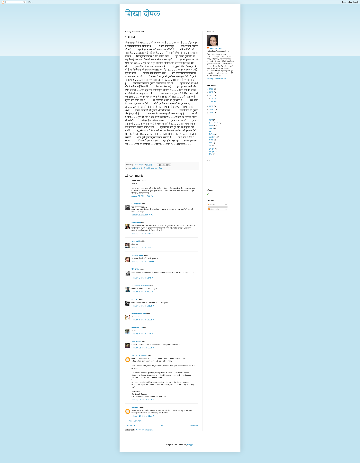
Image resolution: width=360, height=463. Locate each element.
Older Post (194, 426)
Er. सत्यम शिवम (136, 204)
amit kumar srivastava (140, 286)
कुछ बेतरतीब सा (136, 168)
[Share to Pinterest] (169, 165)
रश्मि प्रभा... (135, 269)
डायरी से (148, 168)
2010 (211, 106)
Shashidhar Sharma (139, 355)
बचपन (210, 131)
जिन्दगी (143, 168)
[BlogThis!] (161, 165)
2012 (211, 92)
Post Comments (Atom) (144, 430)
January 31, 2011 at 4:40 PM (142, 215)
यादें (210, 146)
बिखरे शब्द (212, 134)
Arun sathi (135, 241)
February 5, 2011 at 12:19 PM (142, 306)
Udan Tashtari (137, 327)
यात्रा (210, 143)
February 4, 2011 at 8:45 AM (142, 292)
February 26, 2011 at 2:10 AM (142, 416)
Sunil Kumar (136, 341)
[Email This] (158, 165)
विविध (210, 154)
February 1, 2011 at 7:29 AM (142, 248)
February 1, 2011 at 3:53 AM (142, 234)
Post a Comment (135, 421)
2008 (211, 113)
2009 (211, 109)
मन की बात (154, 168)
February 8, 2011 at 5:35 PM (142, 334)
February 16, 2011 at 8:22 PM (142, 400)
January (214, 98)
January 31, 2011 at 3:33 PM (142, 196)
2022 (211, 89)
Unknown (135, 407)
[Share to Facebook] (166, 165)
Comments (214, 209)
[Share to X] (164, 165)
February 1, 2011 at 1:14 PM (142, 278)
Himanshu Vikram (138, 313)
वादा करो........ (215, 101)
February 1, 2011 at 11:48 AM (142, 262)
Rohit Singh (136, 222)
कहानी (211, 120)
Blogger (190, 445)
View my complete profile (216, 79)
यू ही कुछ (160, 168)
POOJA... (135, 299)
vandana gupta (137, 255)
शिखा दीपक (142, 13)
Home (162, 426)
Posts (212, 205)
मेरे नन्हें (211, 140)
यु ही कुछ (211, 149)
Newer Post (130, 426)
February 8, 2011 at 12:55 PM (142, 320)
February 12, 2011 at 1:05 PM (142, 348)
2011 (211, 95)
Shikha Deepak (216, 48)
